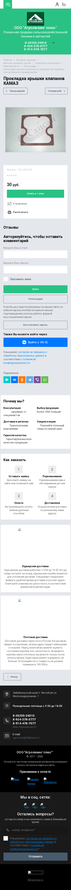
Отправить (36, 856)
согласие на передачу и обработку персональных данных (33, 840)
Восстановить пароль (35, 325)
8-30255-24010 (36, 42)
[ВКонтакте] (14, 379)
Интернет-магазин (26, 60)
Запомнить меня (20, 279)
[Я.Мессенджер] (6, 379)
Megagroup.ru (35, 879)
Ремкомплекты (11, 66)
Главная (7, 60)
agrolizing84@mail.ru (26, 737)
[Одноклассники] (22, 379)
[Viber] (37, 379)
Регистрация (35, 299)
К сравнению (20, 203)
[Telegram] (29, 379)
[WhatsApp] (44, 379)
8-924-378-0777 (35, 46)
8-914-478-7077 (35, 49)
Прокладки (30, 66)
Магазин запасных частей (17, 63)
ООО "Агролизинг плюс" (35, 28)
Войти (35, 289)
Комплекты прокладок (47, 63)
